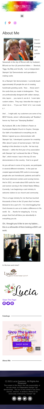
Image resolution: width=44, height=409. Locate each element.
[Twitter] (24, 398)
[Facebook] (14, 398)
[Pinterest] (30, 398)
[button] (22, 16)
